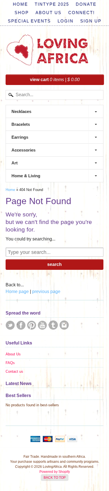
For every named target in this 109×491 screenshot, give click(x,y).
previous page (46, 291)
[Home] (47, 61)
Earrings (19, 137)
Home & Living (25, 175)
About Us (48, 12)
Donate (86, 4)
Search (54, 264)
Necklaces (21, 111)
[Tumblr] (53, 325)
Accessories (23, 150)
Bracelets (20, 124)
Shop (22, 12)
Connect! (81, 12)
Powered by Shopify (54, 472)
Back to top (55, 478)
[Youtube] (42, 325)
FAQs (10, 363)
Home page (17, 291)
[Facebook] (20, 325)
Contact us (14, 371)
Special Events (29, 20)
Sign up (90, 20)
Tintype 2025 (52, 4)
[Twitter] (10, 325)
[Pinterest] (31, 325)
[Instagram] (64, 325)
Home (20, 4)
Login (66, 20)
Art (14, 162)
